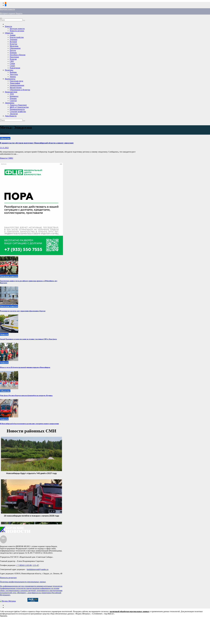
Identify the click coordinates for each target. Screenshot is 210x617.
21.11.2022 (4, 148)
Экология (14, 114)
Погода (13, 50)
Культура (13, 44)
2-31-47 (36, 565)
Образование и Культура (20, 90)
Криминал (14, 96)
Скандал (13, 101)
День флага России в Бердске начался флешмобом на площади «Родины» (26, 395)
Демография (15, 83)
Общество (9, 33)
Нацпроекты (10, 79)
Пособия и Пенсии (17, 55)
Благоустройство (17, 37)
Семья (12, 63)
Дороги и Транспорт (18, 105)
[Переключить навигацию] (1, 18)
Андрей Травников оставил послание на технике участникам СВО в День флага (28, 339)
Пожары (13, 98)
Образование (15, 48)
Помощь (13, 53)
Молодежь (14, 46)
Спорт (12, 66)
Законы (13, 77)
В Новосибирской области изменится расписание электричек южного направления (29, 424)
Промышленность (17, 109)
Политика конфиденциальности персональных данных (23, 582)
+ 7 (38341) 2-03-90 (24, 565)
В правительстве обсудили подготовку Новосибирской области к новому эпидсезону (37, 143)
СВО (12, 61)
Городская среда (16, 81)
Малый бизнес (16, 87)
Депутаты (14, 74)
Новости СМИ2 (6, 158)
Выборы (13, 72)
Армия (12, 35)
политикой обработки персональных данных (129, 611)
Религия (13, 59)
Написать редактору (8, 578)
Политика (9, 70)
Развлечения (15, 68)
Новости (8, 26)
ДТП (12, 94)
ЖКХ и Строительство (19, 107)
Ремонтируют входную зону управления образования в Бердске (22, 311)
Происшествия (11, 92)
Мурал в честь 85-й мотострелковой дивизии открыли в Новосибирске (25, 367)
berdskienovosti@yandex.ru (37, 569)
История (13, 42)
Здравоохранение (17, 85)
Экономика (9, 103)
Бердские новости (7, 9)
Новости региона (17, 31)
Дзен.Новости (11, 116)
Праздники (14, 57)
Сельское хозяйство (18, 111)
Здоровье (13, 39)
